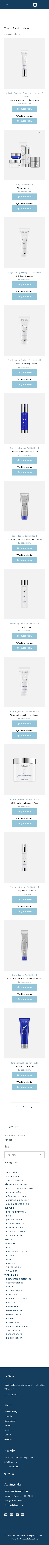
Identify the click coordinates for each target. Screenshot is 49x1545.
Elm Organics (14, 1291)
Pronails (11, 1318)
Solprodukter (17, 535)
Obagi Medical (14, 1310)
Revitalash (12, 1322)
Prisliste (7, 1425)
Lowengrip (12, 1306)
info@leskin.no (10, 1462)
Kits (17, 184)
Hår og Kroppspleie (15, 1184)
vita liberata (15, 1180)
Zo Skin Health (27, 184)
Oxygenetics (13, 1314)
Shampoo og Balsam (17, 1200)
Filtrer (8, 1140)
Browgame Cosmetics (18, 1279)
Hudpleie (9, 93)
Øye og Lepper (14, 1220)
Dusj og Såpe (14, 1192)
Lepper (10, 1255)
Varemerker (35, 93)
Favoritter (10, 1172)
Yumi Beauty (13, 1330)
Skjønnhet (10, 1243)
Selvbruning (13, 1176)
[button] (24, 109)
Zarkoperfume (14, 1334)
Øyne (9, 1259)
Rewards (8, 1416)
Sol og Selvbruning (17, 1204)
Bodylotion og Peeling (17, 272)
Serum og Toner (21, 93)
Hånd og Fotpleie (16, 1196)
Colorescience (15, 1283)
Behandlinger (10, 1421)
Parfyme (11, 1263)
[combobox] (19, 34)
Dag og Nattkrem (17, 448)
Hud (8, 1247)
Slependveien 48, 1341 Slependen (18, 1457)
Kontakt (7, 1434)
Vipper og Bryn (15, 1267)
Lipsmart (11, 1302)
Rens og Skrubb (17, 1062)
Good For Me (13, 1295)
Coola (9, 1287)
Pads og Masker (17, 711)
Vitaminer (11, 1271)
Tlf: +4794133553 (11, 1466)
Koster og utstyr (16, 1251)
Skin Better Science (18, 1326)
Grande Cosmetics (17, 1299)
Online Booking (10, 1411)
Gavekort (8, 1439)
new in (8, 1239)
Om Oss (8, 1430)
